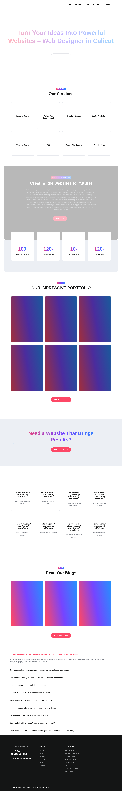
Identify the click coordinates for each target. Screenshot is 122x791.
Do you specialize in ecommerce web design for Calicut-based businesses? (40, 670)
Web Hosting (99, 145)
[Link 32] (48, 150)
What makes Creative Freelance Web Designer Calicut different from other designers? (44, 731)
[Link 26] (73, 120)
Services (78, 4)
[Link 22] (23, 120)
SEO (48, 145)
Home (62, 4)
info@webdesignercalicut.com (21, 758)
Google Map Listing (73, 145)
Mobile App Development (72, 753)
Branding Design (74, 116)
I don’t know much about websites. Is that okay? (29, 685)
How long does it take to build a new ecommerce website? (33, 708)
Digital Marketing (99, 116)
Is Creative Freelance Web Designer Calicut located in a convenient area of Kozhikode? (44, 654)
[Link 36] (99, 150)
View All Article (61, 635)
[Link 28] (99, 120)
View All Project (61, 399)
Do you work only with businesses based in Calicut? (30, 693)
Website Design (22, 116)
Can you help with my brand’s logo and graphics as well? (32, 723)
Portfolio (90, 4)
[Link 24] (48, 123)
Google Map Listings (71, 768)
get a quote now (61, 56)
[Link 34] (73, 150)
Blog (99, 4)
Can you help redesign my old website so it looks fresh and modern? (37, 678)
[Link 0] (18, 4)
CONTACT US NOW (61, 450)
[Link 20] (61, 77)
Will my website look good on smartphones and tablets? (32, 700)
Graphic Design (22, 145)
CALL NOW (60, 218)
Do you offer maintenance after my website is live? (30, 715)
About (70, 4)
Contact (107, 4)
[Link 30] (23, 150)
